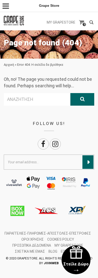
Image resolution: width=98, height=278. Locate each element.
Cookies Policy (60, 239)
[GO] (82, 99)
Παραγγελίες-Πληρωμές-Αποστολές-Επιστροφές (48, 233)
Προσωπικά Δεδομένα (31, 245)
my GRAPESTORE (61, 22)
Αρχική (9, 64)
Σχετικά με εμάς (30, 251)
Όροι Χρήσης (32, 239)
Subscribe (87, 162)
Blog (52, 251)
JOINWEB (51, 263)
